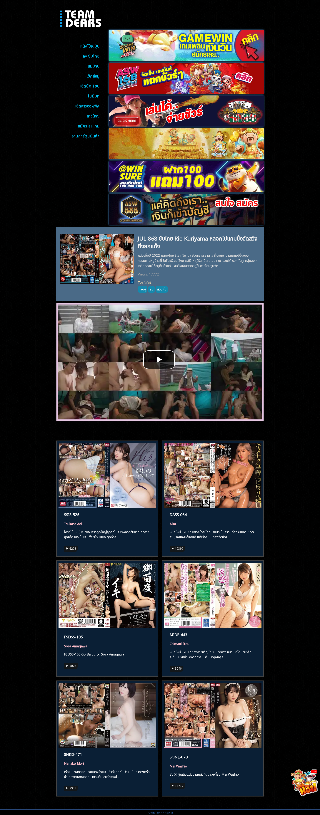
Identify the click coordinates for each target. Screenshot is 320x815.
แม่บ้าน (94, 66)
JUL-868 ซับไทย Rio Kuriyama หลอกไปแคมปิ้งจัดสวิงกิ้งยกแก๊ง (197, 241)
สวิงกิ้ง (161, 288)
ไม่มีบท (94, 96)
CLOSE (314, 771)
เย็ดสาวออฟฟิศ (87, 105)
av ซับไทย (91, 56)
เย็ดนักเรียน (90, 86)
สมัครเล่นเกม (89, 125)
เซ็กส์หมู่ (93, 76)
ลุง (151, 288)
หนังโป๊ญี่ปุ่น (90, 46)
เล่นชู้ (142, 288)
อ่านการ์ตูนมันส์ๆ (85, 135)
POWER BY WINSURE (160, 812)
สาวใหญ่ (93, 115)
